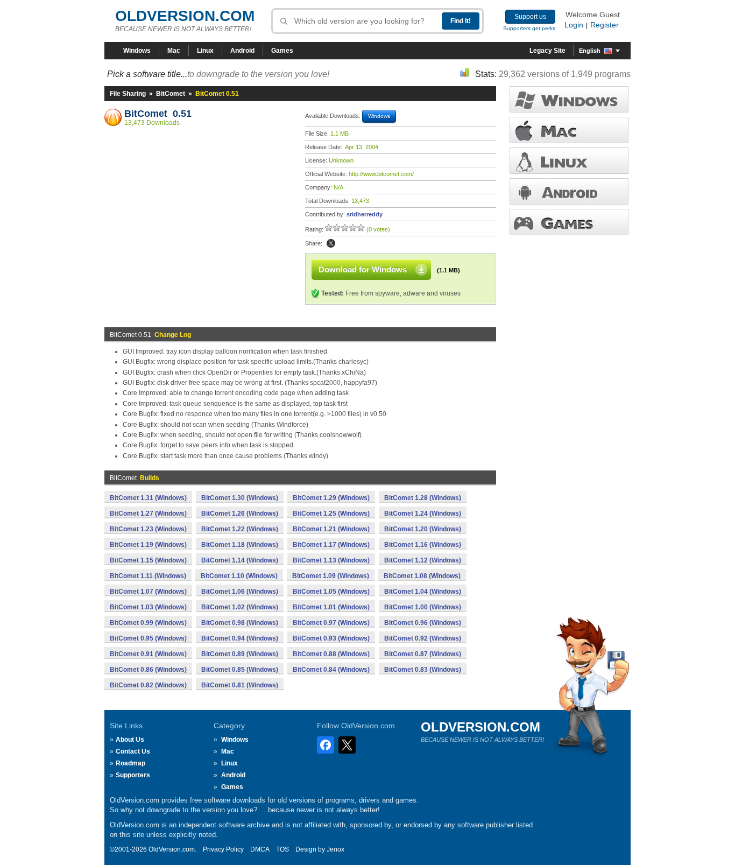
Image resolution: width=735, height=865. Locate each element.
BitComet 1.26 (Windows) (239, 513)
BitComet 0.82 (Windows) (148, 685)
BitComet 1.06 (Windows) (239, 591)
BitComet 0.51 (158, 113)
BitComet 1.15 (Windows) (148, 560)
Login (573, 24)
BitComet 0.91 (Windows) (148, 654)
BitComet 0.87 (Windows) (422, 654)
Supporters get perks (529, 28)
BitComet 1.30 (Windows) (239, 498)
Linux (205, 50)
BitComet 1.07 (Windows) (148, 591)
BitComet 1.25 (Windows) (331, 513)
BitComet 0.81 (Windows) (239, 685)
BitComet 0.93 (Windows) (331, 638)
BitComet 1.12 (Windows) (422, 560)
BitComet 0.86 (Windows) (148, 669)
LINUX (569, 160)
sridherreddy (365, 214)
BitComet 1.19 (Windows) (148, 544)
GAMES (569, 222)
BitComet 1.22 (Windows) (239, 529)
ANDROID (569, 191)
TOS (282, 849)
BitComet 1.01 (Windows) (331, 607)
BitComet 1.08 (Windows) (422, 576)
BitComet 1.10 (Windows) (239, 576)
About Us (130, 739)
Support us (530, 16)
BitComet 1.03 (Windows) (148, 607)
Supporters (133, 775)
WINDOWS (569, 99)
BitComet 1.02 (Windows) (239, 607)
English (589, 50)
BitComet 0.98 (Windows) (239, 623)
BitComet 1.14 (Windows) (239, 560)
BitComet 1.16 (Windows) (422, 544)
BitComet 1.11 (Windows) (148, 576)
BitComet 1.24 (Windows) (422, 513)
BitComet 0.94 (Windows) (239, 638)
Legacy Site (547, 50)
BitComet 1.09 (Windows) (330, 576)
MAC (569, 130)
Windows (137, 50)
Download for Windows (363, 269)
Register (604, 24)
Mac (173, 50)
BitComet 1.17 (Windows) (331, 544)
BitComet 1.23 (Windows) (148, 529)
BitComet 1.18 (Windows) (239, 544)
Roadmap (130, 763)
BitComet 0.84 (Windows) (331, 669)
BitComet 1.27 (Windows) (148, 513)
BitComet (170, 93)
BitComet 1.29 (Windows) (331, 498)
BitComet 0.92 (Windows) (422, 638)
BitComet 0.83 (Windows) (422, 669)
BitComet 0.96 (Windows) (422, 623)
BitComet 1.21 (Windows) (331, 529)
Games (282, 50)
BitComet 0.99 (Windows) (148, 623)
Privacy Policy (223, 849)
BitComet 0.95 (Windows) (148, 638)
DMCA (260, 849)
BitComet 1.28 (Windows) (422, 498)
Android (242, 50)
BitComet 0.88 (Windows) (331, 654)
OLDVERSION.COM (185, 16)
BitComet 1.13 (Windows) (331, 560)
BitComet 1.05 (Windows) (331, 591)
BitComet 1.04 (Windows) (422, 591)
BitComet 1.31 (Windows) (148, 498)
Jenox (335, 849)
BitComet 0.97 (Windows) (331, 623)
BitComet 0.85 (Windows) (239, 669)
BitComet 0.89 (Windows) (239, 654)
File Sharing (128, 93)
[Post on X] (331, 243)
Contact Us (133, 751)
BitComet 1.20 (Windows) (422, 529)
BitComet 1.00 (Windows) (422, 607)
